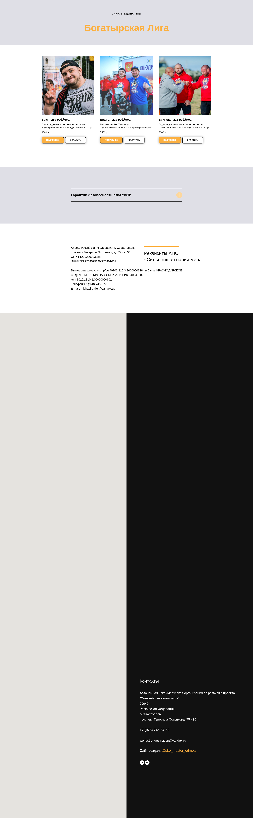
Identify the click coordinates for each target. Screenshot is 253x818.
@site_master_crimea (179, 750)
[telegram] (147, 762)
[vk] (142, 762)
